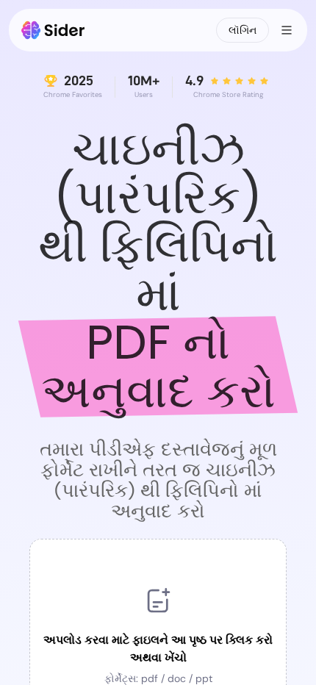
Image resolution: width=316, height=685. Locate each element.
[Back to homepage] (53, 30)
